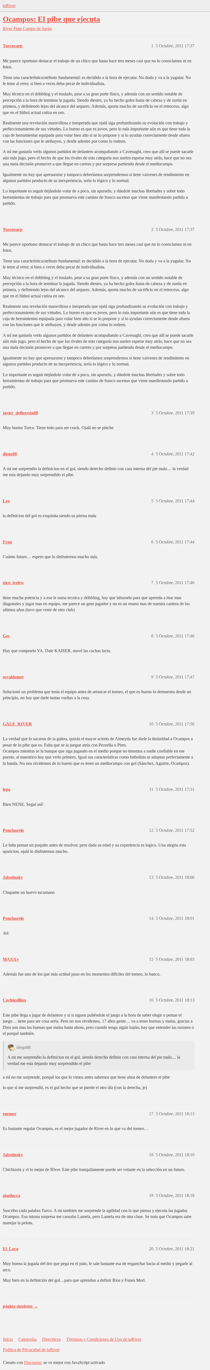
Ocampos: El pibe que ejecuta (51, 19)
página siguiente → (20, 1306)
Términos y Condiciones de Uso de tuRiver (103, 1339)
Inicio (8, 1339)
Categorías (27, 1339)
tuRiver (9, 5)
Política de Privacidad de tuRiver (31, 1349)
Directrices (51, 1339)
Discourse (32, 1362)
